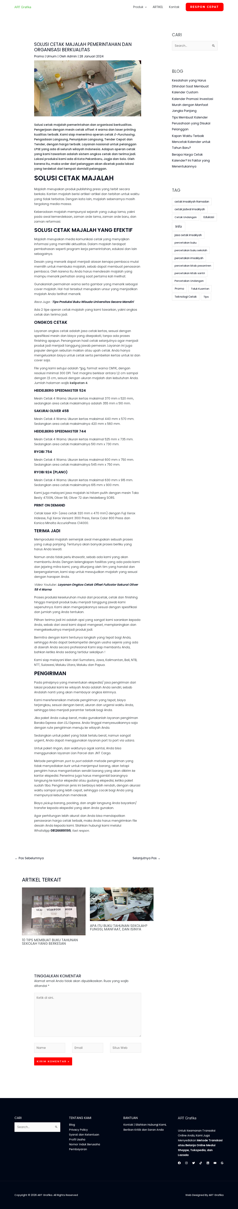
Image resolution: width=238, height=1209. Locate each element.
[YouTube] (215, 1163)
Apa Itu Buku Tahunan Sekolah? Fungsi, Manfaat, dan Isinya (118, 927)
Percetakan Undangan (189, 281)
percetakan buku (186, 242)
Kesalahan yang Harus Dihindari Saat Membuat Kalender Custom (190, 86)
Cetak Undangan (186, 217)
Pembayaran (78, 1149)
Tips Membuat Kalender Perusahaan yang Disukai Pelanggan (191, 123)
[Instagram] (186, 1163)
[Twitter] (193, 1163)
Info (178, 226)
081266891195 (61, 831)
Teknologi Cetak (186, 297)
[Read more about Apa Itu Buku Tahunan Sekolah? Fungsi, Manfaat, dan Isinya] (121, 904)
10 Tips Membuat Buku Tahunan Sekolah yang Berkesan (50, 942)
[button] (145, 7)
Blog (72, 1125)
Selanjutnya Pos (146, 858)
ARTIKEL (158, 7)
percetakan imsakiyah (189, 258)
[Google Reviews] (222, 1163)
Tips (206, 296)
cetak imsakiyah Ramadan (192, 201)
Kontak (174, 7)
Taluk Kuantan (200, 288)
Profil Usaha (77, 1139)
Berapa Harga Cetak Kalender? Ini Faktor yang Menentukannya (191, 160)
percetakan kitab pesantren (193, 265)
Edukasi (209, 217)
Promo (39, 56)
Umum (52, 56)
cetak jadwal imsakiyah (190, 209)
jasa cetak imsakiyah (188, 235)
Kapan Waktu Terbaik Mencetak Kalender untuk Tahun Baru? (191, 142)
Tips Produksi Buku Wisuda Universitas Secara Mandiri (93, 302)
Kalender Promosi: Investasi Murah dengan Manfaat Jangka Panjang (192, 105)
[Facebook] (179, 1163)
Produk (138, 7)
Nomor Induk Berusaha (84, 1144)
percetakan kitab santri (190, 273)
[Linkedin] (207, 1163)
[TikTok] (200, 1163)
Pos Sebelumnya (29, 858)
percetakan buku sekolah (191, 250)
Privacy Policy (78, 1130)
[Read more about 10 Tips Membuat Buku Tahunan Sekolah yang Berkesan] (54, 911)
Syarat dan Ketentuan (84, 1135)
